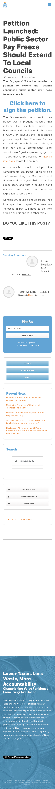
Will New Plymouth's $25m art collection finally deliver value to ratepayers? (25, 421)
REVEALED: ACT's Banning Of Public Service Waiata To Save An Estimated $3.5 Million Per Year (27, 431)
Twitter (37, 345)
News (30, 295)
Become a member (27, 370)
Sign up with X (29, 503)
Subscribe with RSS (21, 519)
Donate (27, 377)
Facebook (23, 345)
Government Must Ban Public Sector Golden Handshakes (23, 399)
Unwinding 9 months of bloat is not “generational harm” (23, 406)
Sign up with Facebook (29, 496)
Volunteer (27, 363)
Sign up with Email (28, 489)
